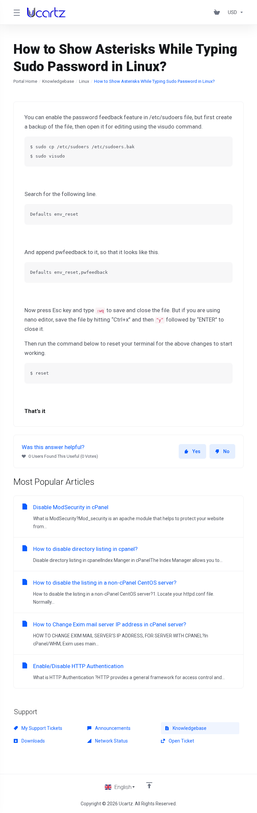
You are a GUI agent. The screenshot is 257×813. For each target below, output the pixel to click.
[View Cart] (218, 12)
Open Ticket (181, 741)
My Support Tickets (41, 728)
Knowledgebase (58, 81)
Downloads (32, 741)
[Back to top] (149, 785)
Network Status (111, 741)
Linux (84, 81)
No (226, 451)
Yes (196, 451)
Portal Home (25, 81)
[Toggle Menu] (16, 12)
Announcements (112, 728)
